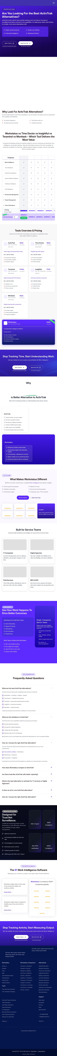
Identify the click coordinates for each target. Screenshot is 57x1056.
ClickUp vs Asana (24, 989)
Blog (3, 973)
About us (4, 966)
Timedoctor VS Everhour (26, 980)
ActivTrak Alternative (44, 978)
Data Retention (42, 1009)
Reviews (4, 968)
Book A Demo (8, 43)
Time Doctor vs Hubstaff (26, 987)
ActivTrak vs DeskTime (26, 973)
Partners (41, 1004)
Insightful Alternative (44, 973)
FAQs (40, 1007)
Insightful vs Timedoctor (26, 978)
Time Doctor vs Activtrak (26, 985)
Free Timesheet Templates (8, 991)
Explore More (7, 892)
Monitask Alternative (44, 982)
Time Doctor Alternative (44, 970)
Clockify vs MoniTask (25, 975)
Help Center (42, 1000)
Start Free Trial (24, 43)
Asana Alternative (6, 1007)
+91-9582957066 (44, 1014)
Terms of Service (41, 1051)
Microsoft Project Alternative (9, 1000)
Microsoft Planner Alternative (9, 1012)
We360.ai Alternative (44, 975)
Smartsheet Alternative (7, 1004)
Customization (5, 978)
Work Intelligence (34, 483)
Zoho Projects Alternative (8, 1014)
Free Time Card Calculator (8, 989)
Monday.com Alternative (8, 1016)
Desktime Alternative (44, 968)
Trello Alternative (6, 1002)
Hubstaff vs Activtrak (25, 982)
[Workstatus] (9, 950)
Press (3, 970)
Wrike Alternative (43, 992)
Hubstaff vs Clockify (25, 968)
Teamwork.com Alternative (45, 987)
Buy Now (24, 217)
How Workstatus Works (7, 975)
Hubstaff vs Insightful (25, 970)
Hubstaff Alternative (44, 966)
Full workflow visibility (10, 752)
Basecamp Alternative (44, 989)
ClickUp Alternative (43, 985)
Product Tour (5, 980)
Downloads (41, 1002)
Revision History (6, 982)
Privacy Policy (33, 1051)
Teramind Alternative (44, 980)
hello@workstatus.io (44, 1016)
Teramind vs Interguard (26, 966)
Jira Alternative (6, 1009)
